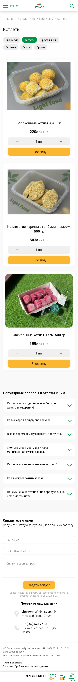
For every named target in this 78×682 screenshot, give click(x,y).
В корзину (39, 152)
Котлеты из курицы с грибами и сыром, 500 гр (39, 229)
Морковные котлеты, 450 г (39, 123)
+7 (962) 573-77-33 (34, 624)
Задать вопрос (39, 585)
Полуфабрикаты (43, 19)
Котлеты (62, 19)
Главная (9, 19)
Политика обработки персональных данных (25, 666)
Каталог (23, 19)
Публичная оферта (12, 662)
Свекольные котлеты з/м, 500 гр (39, 335)
